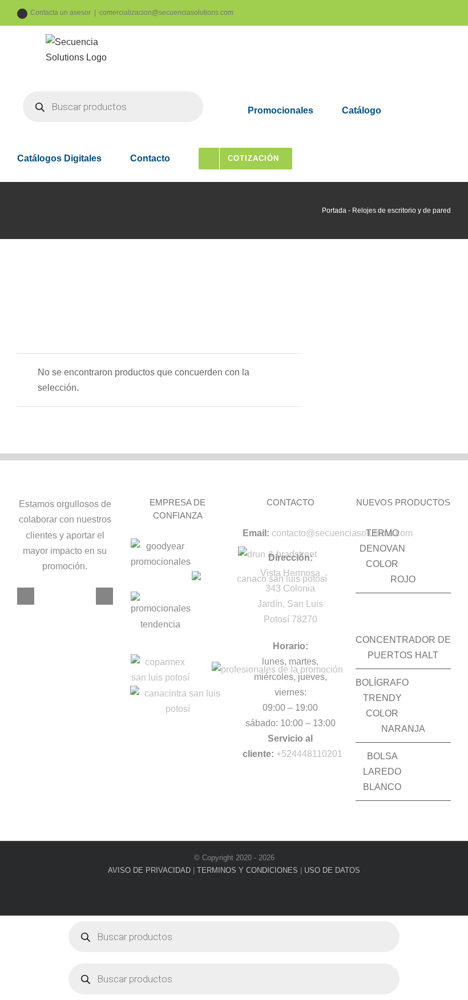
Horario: (290, 646)
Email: (256, 533)
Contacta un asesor (60, 13)
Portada (334, 210)
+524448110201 (309, 754)
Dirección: (290, 557)
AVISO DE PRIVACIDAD (149, 870)
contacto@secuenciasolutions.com (342, 533)
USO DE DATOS (332, 870)
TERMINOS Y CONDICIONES (247, 870)
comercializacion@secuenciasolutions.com (166, 13)
